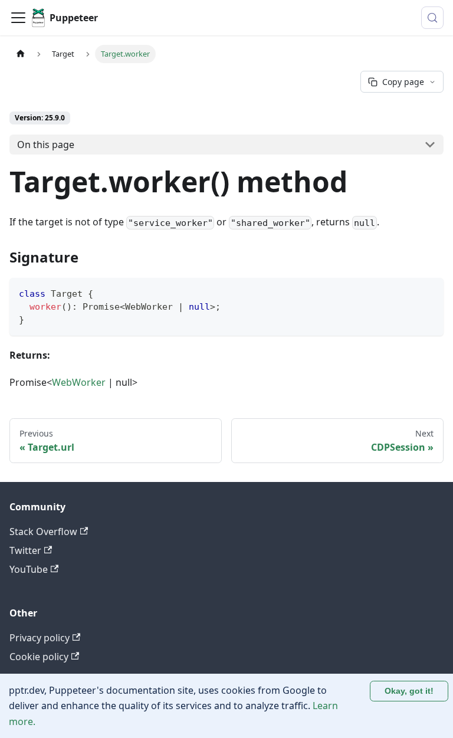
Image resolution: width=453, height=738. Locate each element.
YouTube (28, 569)
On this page (45, 144)
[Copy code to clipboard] (429, 292)
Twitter (25, 550)
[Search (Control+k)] (432, 17)
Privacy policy (39, 637)
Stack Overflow (43, 531)
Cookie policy (38, 656)
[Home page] (20, 54)
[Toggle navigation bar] (18, 18)
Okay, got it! (409, 691)
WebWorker (79, 382)
